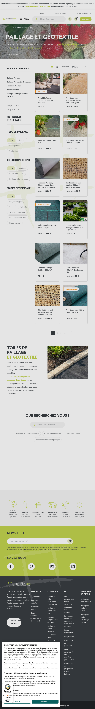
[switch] (7, 700)
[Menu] (11, 684)
